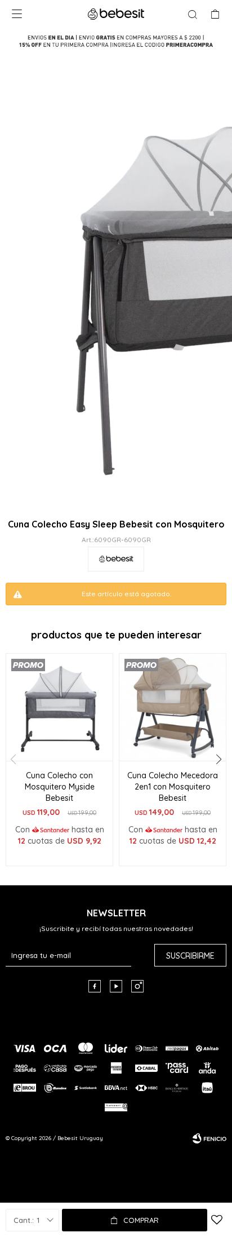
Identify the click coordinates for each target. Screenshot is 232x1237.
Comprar (141, 1220)
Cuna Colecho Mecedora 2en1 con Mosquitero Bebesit (172, 786)
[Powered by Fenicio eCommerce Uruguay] (209, 1138)
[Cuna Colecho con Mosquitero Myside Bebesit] (59, 707)
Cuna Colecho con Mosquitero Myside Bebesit (60, 786)
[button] (218, 759)
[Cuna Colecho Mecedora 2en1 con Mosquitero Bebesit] (172, 707)
